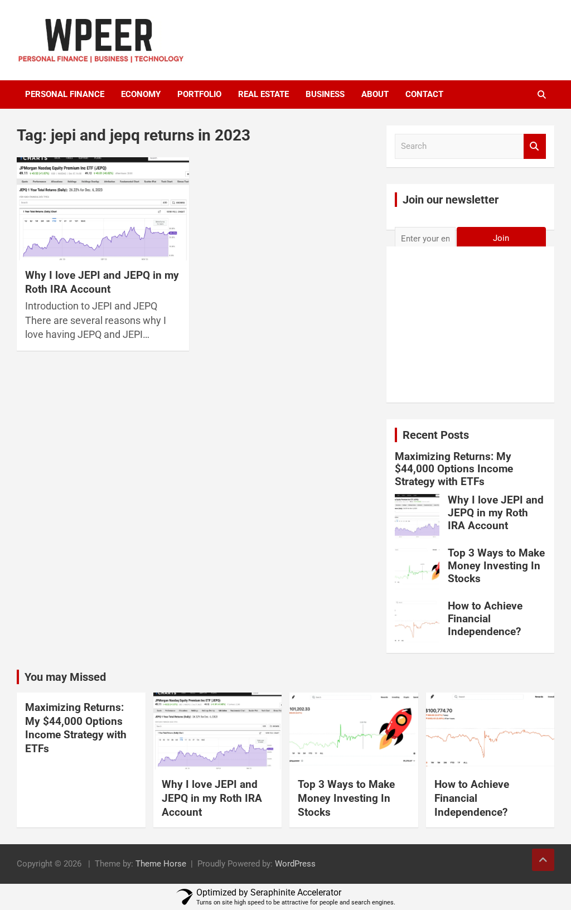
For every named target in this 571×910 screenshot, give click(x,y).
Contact (424, 94)
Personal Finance (64, 94)
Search (535, 146)
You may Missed (65, 677)
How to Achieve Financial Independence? (485, 618)
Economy (141, 94)
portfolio (199, 94)
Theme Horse (161, 864)
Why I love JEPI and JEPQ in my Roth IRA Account (102, 282)
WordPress (295, 864)
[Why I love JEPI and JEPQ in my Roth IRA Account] (103, 209)
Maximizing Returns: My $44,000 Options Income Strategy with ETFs (454, 469)
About (375, 94)
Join (501, 238)
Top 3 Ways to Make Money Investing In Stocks (496, 565)
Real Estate (263, 94)
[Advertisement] (470, 326)
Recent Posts (436, 435)
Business (325, 94)
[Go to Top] (543, 860)
